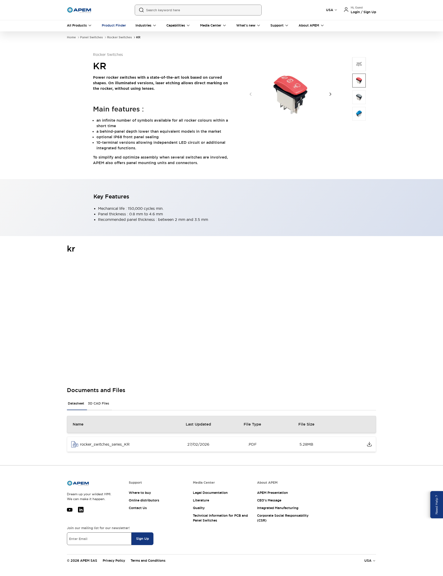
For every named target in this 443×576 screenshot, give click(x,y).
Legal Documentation (210, 493)
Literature (201, 500)
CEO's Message (269, 500)
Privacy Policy (114, 560)
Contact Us (138, 508)
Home (71, 37)
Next (330, 94)
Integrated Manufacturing (277, 508)
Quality (199, 508)
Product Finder (114, 25)
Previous (250, 94)
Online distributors (144, 500)
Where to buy (140, 493)
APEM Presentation (272, 493)
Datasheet (76, 403)
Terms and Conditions (148, 560)
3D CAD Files (98, 403)
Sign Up (142, 539)
